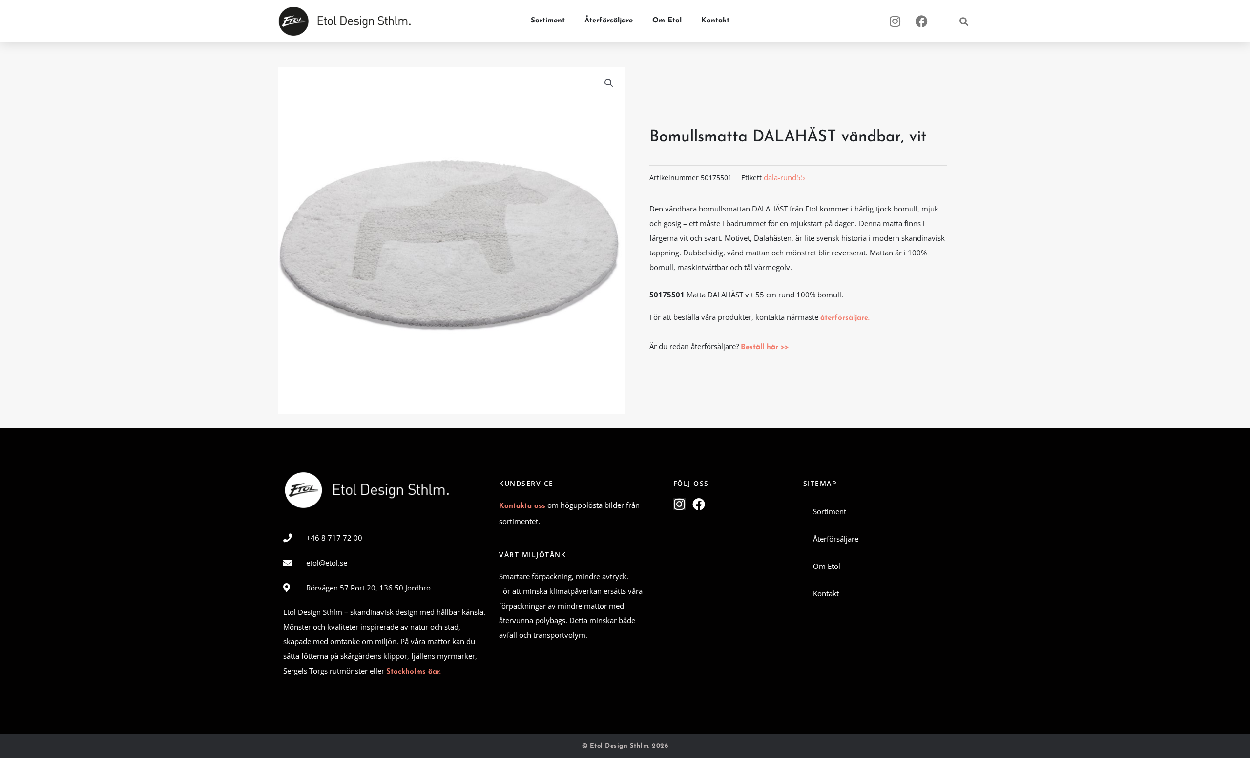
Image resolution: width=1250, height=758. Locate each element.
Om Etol (667, 20)
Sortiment (548, 20)
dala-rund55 (784, 177)
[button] (964, 21)
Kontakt (715, 20)
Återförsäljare (608, 20)
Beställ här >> (765, 347)
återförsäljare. (845, 318)
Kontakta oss (522, 506)
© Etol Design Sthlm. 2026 (625, 746)
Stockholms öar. (413, 671)
